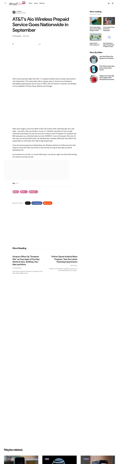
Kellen (19, 11)
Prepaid (34, 192)
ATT (17, 183)
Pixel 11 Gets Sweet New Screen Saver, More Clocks (107, 68)
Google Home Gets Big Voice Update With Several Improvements (106, 77)
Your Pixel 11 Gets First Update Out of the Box (106, 57)
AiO (16, 192)
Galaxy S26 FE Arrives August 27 (94, 44)
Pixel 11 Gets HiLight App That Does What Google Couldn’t (95, 28)
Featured (86, 459)
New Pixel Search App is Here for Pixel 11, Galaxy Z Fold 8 (108, 44)
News (8, 459)
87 (17, 36)
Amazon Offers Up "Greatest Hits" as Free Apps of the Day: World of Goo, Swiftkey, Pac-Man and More (26, 260)
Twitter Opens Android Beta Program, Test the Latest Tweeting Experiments (64, 259)
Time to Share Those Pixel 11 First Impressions (109, 28)
